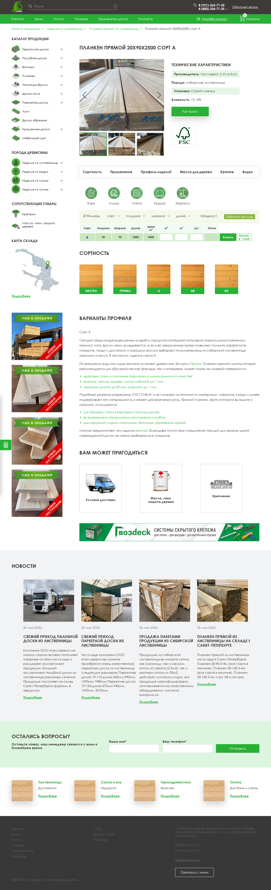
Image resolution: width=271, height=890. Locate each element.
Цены (39, 19)
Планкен (28, 76)
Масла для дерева (196, 172)
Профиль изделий (156, 172)
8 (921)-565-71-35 (211, 5)
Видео (247, 172)
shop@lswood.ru (214, 19)
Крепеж (227, 172)
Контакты (145, 19)
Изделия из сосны (35, 180)
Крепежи (29, 214)
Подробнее (21, 296)
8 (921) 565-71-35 (187, 850)
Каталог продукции (26, 28)
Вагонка (28, 67)
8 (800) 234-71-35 (187, 845)
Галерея (81, 19)
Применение (121, 172)
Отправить (238, 748)
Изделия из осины (35, 189)
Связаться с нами (194, 872)
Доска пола (31, 93)
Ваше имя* (118, 741)
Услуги (59, 19)
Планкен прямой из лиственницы (113, 28)
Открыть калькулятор (5, 445)
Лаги (25, 111)
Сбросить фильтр (239, 216)
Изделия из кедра (35, 171)
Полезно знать (23, 851)
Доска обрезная (34, 120)
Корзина (251, 18)
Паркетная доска (35, 102)
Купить (228, 237)
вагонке (141, 430)
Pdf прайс (190, 111)
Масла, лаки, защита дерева (38, 224)
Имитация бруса (35, 84)
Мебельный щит (34, 138)
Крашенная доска (113, 19)
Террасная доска (35, 49)
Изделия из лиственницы (65, 28)
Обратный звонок (245, 7)
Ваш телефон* (175, 741)
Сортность (92, 172)
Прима (195, 364)
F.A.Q (97, 829)
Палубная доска (34, 58)
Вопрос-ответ (104, 834)
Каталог (18, 19)
